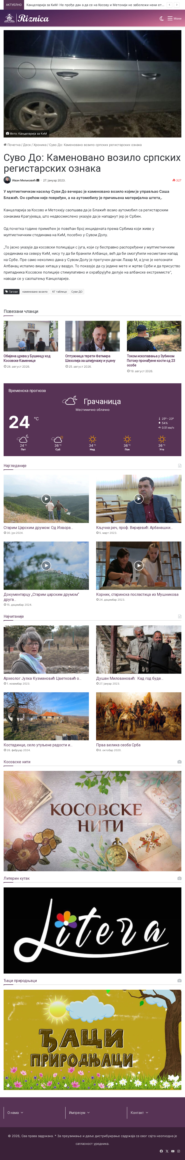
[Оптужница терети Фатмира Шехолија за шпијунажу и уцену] (92, 336)
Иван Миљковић (24, 180)
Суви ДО (76, 291)
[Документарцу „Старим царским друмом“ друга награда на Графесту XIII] (46, 566)
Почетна (13, 145)
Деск (27, 145)
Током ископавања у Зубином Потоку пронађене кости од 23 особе (151, 360)
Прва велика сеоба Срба (118, 745)
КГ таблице (59, 291)
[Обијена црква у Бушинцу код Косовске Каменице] (31, 336)
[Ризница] (26, 18)
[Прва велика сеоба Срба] (138, 716)
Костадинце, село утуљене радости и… (38, 745)
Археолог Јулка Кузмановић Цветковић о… (42, 678)
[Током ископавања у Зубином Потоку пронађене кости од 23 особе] (154, 336)
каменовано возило (35, 291)
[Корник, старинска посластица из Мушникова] (138, 566)
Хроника (39, 145)
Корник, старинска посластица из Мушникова (137, 594)
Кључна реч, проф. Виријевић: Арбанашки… (134, 527)
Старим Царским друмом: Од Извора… (38, 527)
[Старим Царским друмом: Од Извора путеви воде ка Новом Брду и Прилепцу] (46, 499)
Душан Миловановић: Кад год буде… (129, 678)
